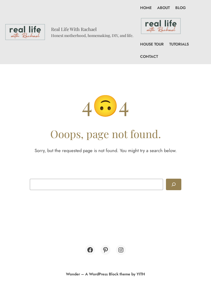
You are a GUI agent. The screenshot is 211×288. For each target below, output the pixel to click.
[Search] (173, 184)
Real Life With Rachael (74, 29)
